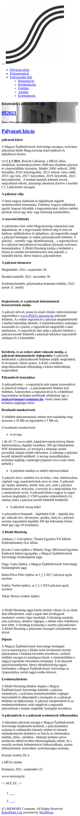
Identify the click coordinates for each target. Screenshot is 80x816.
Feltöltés (23, 88)
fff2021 (9, 113)
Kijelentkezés (26, 95)
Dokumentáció (19, 73)
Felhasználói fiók (21, 77)
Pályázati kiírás (19, 70)
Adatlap (23, 92)
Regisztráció (26, 81)
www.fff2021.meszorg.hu (37, 315)
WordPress (46, 812)
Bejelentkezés (27, 84)
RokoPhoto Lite (12, 812)
